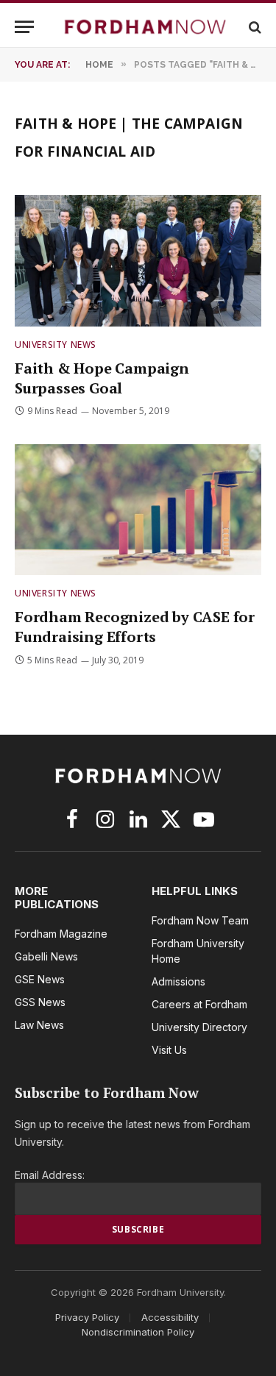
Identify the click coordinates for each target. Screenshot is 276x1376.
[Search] (253, 26)
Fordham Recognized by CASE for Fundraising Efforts (135, 626)
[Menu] (24, 26)
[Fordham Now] (145, 27)
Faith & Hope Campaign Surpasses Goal (102, 378)
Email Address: (50, 1175)
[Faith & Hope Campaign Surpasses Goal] (138, 260)
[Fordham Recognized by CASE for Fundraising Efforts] (138, 509)
